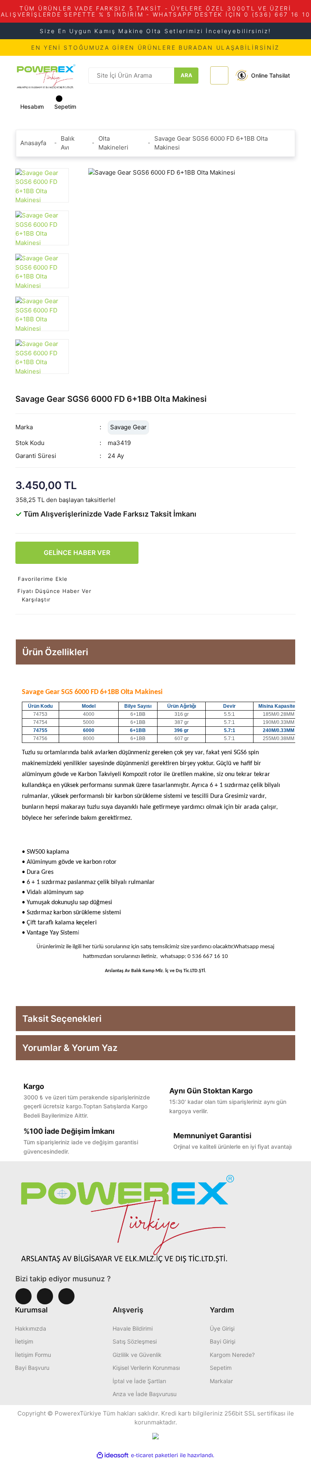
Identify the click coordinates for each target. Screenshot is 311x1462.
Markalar (221, 1381)
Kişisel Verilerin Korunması (146, 1367)
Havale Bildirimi (133, 1328)
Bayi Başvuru (32, 1367)
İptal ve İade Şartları (139, 1381)
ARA (186, 75)
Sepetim (221, 1367)
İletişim (24, 1341)
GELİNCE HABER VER (77, 553)
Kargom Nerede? (232, 1354)
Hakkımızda (30, 1328)
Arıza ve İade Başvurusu (145, 1393)
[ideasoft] (112, 1455)
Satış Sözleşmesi (135, 1341)
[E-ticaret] (154, 1455)
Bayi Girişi (222, 1341)
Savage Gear (128, 427)
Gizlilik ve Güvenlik (137, 1354)
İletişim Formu (33, 1354)
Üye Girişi (222, 1328)
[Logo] (46, 75)
